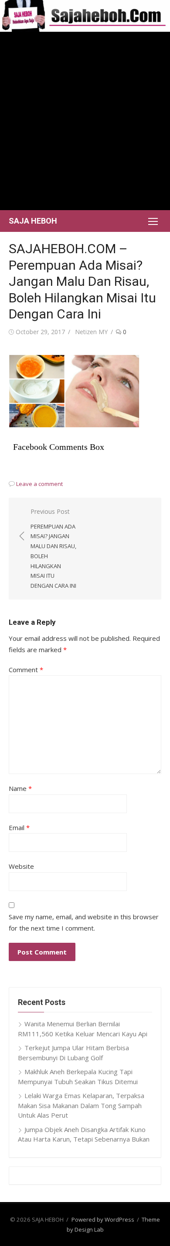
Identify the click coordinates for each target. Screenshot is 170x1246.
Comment (26, 669)
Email (19, 827)
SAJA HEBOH (33, 220)
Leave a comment (39, 484)
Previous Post (53, 548)
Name (20, 788)
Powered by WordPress (102, 1219)
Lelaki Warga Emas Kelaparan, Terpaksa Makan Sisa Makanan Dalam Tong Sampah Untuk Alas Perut (81, 1105)
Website (21, 866)
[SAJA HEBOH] (85, 16)
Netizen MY (91, 332)
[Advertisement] (85, 121)
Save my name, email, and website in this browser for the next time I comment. (84, 922)
